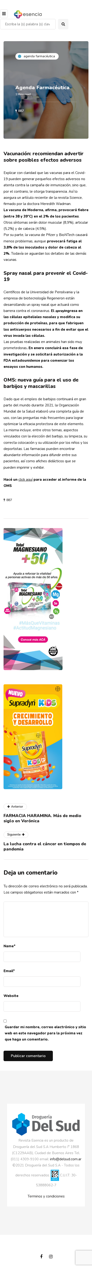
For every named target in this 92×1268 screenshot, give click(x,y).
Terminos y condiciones (46, 1196)
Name (10, 946)
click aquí (25, 479)
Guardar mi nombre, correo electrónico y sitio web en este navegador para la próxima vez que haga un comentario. (45, 1033)
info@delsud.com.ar (65, 1159)
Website (11, 995)
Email (9, 971)
